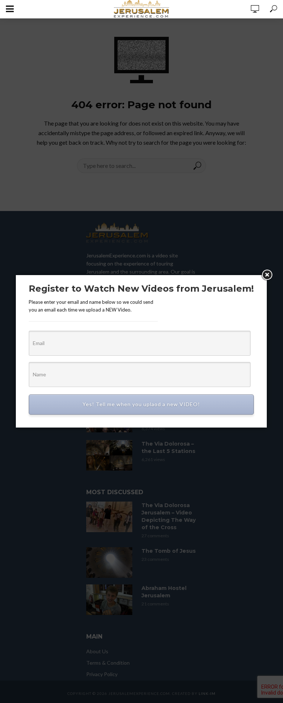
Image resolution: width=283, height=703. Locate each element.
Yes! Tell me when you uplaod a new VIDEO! (141, 404)
